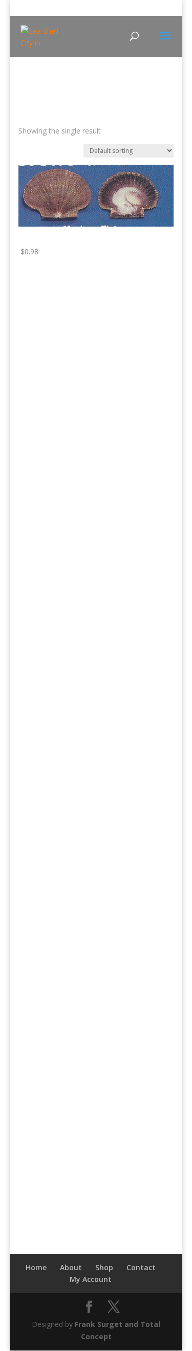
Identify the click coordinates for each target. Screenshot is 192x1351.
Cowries (39, 868)
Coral (35, 852)
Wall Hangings (49, 437)
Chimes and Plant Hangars (70, 682)
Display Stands (50, 931)
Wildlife (30, 1100)
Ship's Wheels (48, 362)
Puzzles (38, 623)
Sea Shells (42, 1041)
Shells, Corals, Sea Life (55, 824)
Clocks (37, 390)
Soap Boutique (43, 1057)
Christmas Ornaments (62, 698)
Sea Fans (41, 1009)
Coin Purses (46, 714)
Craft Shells (44, 884)
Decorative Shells (54, 915)
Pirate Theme (48, 591)
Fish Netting (46, 497)
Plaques (39, 331)
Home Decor (47, 406)
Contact (141, 1267)
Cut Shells (42, 899)
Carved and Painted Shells (69, 836)
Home (27, 91)
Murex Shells (47, 978)
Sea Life (39, 1025)
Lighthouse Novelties (53, 378)
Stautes (38, 639)
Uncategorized (42, 1085)
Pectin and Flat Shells (61, 994)
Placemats (43, 793)
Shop (104, 1267)
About (71, 1267)
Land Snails (44, 962)
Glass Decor (46, 730)
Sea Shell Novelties (49, 670)
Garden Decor (49, 513)
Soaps (36, 1069)
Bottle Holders (50, 465)
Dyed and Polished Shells (67, 946)
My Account (91, 1279)
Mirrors (38, 315)
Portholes (42, 346)
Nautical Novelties (48, 453)
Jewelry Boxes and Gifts (65, 761)
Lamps (37, 544)
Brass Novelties (44, 303)
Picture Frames (51, 576)
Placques (41, 422)
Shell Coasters (49, 808)
